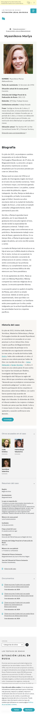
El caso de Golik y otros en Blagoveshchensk (18, 31)
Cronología (8, 419)
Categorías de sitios (11, 645)
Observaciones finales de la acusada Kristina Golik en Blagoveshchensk (17, 586)
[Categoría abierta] (27, 645)
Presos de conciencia (19, 29)
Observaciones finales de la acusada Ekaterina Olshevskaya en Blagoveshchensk (17, 605)
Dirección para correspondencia (13, 133)
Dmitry (4, 356)
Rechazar (28, 710)
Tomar (16, 710)
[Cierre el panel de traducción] (34, 2)
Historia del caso (10, 569)
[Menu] (33, 11)
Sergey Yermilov (17, 365)
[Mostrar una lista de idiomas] (29, 3)
